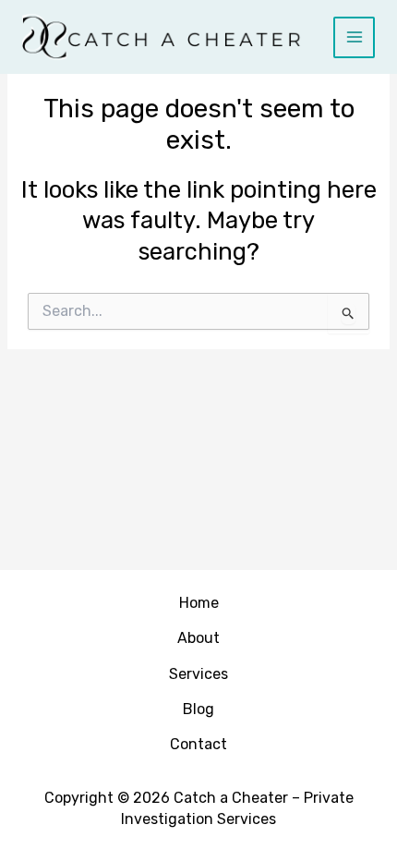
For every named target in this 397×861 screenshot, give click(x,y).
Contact (198, 744)
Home (199, 603)
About (198, 638)
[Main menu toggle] (354, 37)
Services (198, 674)
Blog (198, 709)
